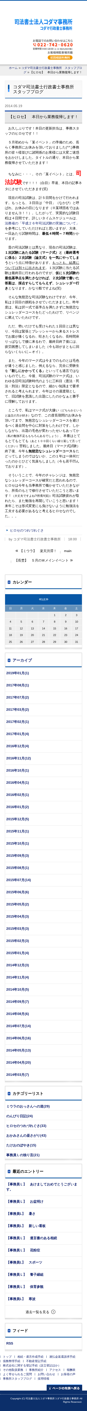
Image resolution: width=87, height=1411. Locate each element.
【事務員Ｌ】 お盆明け (25, 1201)
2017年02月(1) (17, 722)
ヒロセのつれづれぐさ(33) (26, 1126)
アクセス (55, 1370)
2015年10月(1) (17, 843)
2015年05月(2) (17, 904)
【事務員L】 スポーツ (24, 1262)
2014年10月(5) (17, 989)
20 (32, 635)
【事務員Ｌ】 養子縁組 (25, 1274)
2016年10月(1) (17, 770)
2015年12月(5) (17, 819)
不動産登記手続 (36, 1361)
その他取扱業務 (13, 1370)
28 (43, 641)
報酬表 (71, 1370)
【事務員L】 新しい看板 (26, 1226)
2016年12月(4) (17, 746)
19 (21, 635)
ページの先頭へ (64, 1387)
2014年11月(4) (17, 977)
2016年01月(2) (17, 807)
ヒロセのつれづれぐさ (27, 530)
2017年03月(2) (17, 709)
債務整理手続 (11, 1361)
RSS (9, 1343)
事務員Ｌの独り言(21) (23, 1155)
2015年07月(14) (18, 880)
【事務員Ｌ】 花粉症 (23, 1250)
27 (32, 641)
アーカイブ (22, 660)
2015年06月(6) (17, 892)
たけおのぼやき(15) (21, 1145)
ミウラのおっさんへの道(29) (28, 1106)
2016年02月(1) (17, 795)
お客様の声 (68, 1374)
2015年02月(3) (17, 941)
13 (32, 628)
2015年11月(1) (17, 831)
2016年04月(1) (17, 782)
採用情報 (43, 1378)
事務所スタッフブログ (17, 1378)
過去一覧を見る (37, 1312)
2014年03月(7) (17, 1075)
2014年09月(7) (17, 1002)
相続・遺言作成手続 (30, 1356)
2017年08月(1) (17, 685)
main (68, 551)
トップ (7, 1356)
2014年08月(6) (17, 1014)
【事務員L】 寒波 (21, 1299)
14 (43, 628)
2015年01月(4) (17, 953)
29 (54, 641)
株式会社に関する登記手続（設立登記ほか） (32, 1365)
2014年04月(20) (18, 1062)
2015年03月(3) (17, 929)
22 (54, 635)
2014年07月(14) (18, 1026)
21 (43, 635)
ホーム (13, 68)
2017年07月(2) (17, 697)
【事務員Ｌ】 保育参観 (25, 1287)
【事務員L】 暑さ (21, 1214)
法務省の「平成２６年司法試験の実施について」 (42, 223)
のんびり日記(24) (19, 1116)
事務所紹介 (36, 1370)
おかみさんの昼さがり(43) (26, 1135)
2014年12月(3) (17, 965)
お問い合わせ (46, 1374)
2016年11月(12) (18, 758)
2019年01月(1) (17, 673)
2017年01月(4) (17, 734)
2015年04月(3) (17, 916)
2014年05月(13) (18, 1050)
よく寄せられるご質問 (17, 1374)
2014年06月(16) (18, 1038)
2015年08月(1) (17, 868)
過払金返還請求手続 (62, 1356)
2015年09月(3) (17, 856)
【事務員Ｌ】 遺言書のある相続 (31, 1238)
